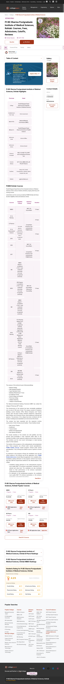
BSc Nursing (20, 637)
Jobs (44, 1)
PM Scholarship (40, 628)
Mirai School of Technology (8, 647)
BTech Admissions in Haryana (51, 651)
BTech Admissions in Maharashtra (51, 643)
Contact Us (32, 672)
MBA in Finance (20, 612)
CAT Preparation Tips (31, 640)
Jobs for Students (41, 657)
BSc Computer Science (22, 639)
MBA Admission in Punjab (52, 636)
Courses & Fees (13, 47)
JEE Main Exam (32, 626)
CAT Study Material (39, 617)
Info (6, 47)
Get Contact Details (52, 105)
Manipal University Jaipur (9, 613)
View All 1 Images (52, 80)
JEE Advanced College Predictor (51, 627)
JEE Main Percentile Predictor (51, 623)
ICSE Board (39, 645)
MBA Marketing (21, 621)
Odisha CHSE (40, 648)
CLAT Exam (31, 618)
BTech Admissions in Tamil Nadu (51, 647)
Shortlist (12, 42)
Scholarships (18, 1)
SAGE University (9, 627)
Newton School (8, 636)
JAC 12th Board (40, 650)
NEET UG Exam (32, 633)
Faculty (22, 47)
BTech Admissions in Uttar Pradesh (52, 639)
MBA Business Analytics (20, 618)
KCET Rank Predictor (51, 617)
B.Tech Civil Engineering (22, 630)
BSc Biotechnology (21, 644)
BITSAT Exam (32, 636)
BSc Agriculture (21, 642)
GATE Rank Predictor (51, 612)
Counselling (33, 1)
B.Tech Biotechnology (22, 623)
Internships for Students (40, 654)
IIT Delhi (7, 632)
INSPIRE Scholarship (39, 631)
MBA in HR (19, 614)
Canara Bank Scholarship (40, 640)
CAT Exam (31, 613)
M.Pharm (8, 513)
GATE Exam (31, 616)
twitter (48, 668)
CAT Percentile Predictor (52, 619)
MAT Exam (31, 623)
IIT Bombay (7, 629)
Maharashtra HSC (41, 643)
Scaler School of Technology (9, 639)
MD (29, 513)
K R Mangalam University (8, 617)
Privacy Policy (33, 675)
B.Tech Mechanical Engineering (21, 627)
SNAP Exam (31, 628)
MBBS (8, 490)
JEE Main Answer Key (41, 625)
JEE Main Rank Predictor (52, 614)
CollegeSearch (12, 8)
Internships (39, 1)
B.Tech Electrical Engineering (21, 633)
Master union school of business (10, 643)
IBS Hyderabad (8, 620)
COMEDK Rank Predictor (52, 630)
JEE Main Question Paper (41, 621)
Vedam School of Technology (9, 651)
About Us (32, 668)
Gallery (29, 47)
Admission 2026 (25, 1)
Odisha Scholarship (39, 635)
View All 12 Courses (24, 537)
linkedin (53, 668)
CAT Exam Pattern (31, 645)
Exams (7, 1)
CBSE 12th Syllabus (39, 613)
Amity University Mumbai (9, 623)
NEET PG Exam (32, 621)
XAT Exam (31, 631)
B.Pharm (30, 490)
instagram (57, 668)
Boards (12, 1)
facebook (43, 668)
